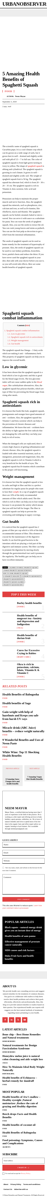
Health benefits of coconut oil (18, 1122)
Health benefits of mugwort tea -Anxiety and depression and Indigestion (29, 620)
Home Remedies (8, 1039)
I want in (22, 1165)
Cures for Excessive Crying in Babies (28, 652)
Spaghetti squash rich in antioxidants (25, 337)
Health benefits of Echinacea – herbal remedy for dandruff (19, 1077)
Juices (5, 1060)
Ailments (6, 1144)
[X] (10, 112)
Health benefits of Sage (16, 703)
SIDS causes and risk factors (19, 948)
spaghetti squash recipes (13, 585)
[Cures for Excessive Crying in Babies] (8, 653)
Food (20, 607)
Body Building (8, 1071)
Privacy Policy (25, 1171)
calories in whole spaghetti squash (23, 567)
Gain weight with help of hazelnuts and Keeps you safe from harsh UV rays (20, 715)
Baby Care (23, 657)
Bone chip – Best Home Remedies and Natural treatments (21, 1034)
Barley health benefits (29, 603)
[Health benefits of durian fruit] (8, 638)
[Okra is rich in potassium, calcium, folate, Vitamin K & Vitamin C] (8, 668)
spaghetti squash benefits (13, 579)
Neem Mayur (20, 96)
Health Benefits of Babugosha (20, 694)
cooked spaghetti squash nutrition (17, 570)
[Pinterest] (15, 112)
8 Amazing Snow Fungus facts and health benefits (13, 779)
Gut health (13, 344)
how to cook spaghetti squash (15, 573)
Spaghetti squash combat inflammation (22, 330)
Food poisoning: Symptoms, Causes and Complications (22, 1139)
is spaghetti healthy (11, 576)
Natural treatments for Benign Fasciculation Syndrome (19, 1044)
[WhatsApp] (21, 112)
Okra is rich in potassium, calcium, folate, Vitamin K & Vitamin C (28, 669)
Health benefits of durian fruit (27, 637)
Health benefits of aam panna (20, 933)
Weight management (18, 340)
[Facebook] (4, 112)
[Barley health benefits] (8, 604)
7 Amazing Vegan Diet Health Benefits (34, 778)
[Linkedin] (11, 1017)
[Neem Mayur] (4, 96)
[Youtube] (24, 1017)
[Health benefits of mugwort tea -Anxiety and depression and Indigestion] (8, 619)
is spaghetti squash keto (31, 576)
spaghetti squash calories (13, 582)
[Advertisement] (23, 41)
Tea (20, 628)
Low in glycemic (16, 334)
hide (27, 325)
